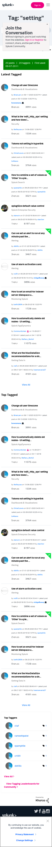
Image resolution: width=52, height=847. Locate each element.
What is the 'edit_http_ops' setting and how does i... (29, 118)
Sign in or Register (34, 39)
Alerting (14, 240)
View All (26, 384)
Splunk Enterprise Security (23, 210)
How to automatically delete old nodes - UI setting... (28, 320)
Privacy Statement (24, 834)
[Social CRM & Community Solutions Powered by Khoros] (42, 799)
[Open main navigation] (48, 4)
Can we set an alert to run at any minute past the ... (28, 235)
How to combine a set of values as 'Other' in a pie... (29, 176)
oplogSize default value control (27, 205)
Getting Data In (18, 360)
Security (15, 124)
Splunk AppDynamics (21, 325)
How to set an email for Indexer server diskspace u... (27, 293)
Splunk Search (18, 182)
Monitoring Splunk (19, 299)
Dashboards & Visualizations (24, 89)
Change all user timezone (24, 85)
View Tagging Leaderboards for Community (21, 785)
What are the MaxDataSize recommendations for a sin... (26, 354)
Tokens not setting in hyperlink (27, 143)
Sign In (37, 5)
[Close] (47, 820)
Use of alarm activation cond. (26, 264)
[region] (26, 831)
